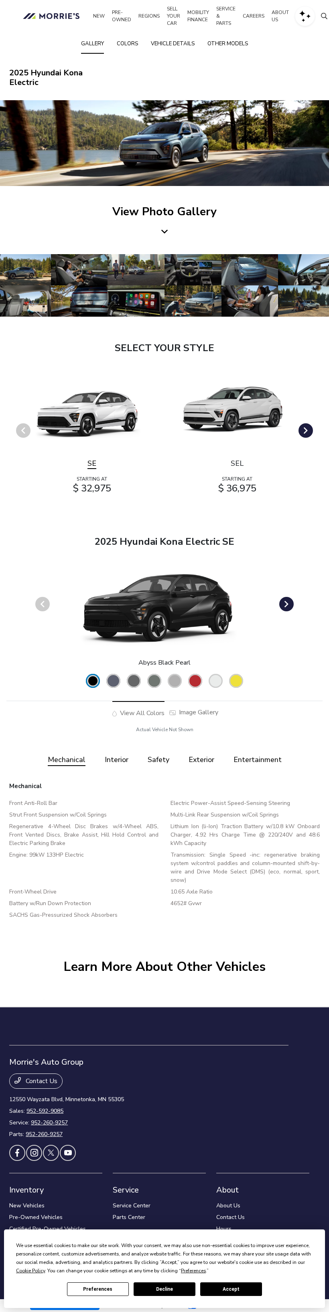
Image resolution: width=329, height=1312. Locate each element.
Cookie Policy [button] (30, 1271)
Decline (164, 1289)
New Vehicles (27, 1205)
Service (126, 1190)
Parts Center (129, 1217)
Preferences (97, 1289)
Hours (224, 1229)
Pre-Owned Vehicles (36, 1217)
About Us (228, 1205)
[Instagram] (34, 1153)
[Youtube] (68, 1153)
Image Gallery (197, 712)
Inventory (26, 1190)
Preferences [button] (193, 1271)
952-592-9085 (44, 1111)
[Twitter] (51, 1153)
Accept (231, 1289)
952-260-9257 (49, 1122)
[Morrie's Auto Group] (52, 16)
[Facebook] (17, 1153)
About (227, 1190)
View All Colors (141, 713)
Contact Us (40, 1081)
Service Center (131, 1205)
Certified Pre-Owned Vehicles (47, 1229)
